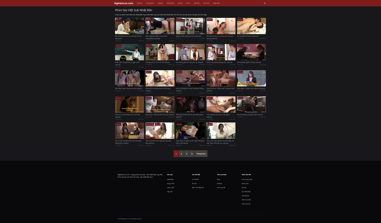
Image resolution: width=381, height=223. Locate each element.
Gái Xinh (197, 3)
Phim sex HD (221, 187)
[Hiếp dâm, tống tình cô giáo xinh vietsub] (129, 52)
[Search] (265, 3)
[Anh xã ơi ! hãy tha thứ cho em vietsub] (160, 104)
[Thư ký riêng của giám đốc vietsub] (251, 104)
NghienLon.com (123, 3)
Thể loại (139, 3)
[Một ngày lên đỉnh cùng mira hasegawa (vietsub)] (160, 26)
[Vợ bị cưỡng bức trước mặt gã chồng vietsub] (190, 78)
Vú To (188, 3)
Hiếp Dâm (216, 3)
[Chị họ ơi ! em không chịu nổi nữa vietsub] (129, 104)
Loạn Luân (170, 187)
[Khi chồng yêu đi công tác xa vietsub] (190, 52)
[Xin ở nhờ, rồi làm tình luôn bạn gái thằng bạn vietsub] (129, 131)
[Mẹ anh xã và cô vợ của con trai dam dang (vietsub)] (221, 26)
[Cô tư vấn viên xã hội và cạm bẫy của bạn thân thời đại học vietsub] (221, 131)
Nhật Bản (170, 179)
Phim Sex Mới (246, 200)
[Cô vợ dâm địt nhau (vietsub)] (251, 26)
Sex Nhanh (245, 196)
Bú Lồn (194, 183)
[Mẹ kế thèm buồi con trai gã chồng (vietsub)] (129, 26)
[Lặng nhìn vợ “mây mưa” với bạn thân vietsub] (221, 78)
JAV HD (180, 3)
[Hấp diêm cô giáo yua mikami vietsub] (251, 78)
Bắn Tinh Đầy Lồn (198, 187)
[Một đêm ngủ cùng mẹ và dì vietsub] (129, 78)
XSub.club (245, 183)
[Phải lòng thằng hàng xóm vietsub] (221, 52)
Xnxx (218, 179)
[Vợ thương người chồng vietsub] (251, 52)
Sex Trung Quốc (247, 179)
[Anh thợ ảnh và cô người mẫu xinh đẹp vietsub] (160, 131)
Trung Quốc (150, 3)
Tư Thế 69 (195, 179)
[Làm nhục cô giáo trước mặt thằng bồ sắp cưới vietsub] (190, 131)
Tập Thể (169, 192)
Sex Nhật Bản (246, 192)
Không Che (170, 3)
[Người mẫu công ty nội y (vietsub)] (190, 26)
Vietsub (160, 3)
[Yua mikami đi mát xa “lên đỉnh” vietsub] (221, 104)
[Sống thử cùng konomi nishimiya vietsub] (160, 78)
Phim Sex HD (246, 204)
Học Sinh (206, 3)
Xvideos (219, 183)
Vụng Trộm (170, 183)
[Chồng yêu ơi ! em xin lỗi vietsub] (160, 52)
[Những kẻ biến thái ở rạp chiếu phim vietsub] (190, 104)
